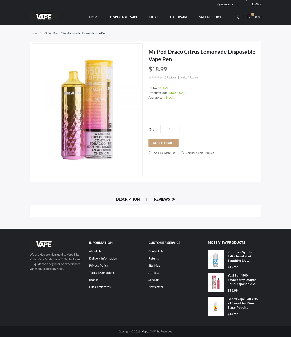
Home (33, 33)
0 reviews (170, 77)
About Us (95, 251)
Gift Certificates (100, 287)
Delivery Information (103, 258)
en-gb (256, 4)
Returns (153, 258)
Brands (93, 279)
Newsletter (155, 287)
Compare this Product (200, 152)
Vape (145, 331)
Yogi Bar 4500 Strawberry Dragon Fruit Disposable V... (242, 279)
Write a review (189, 77)
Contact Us (155, 251)
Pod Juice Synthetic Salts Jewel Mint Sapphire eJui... (242, 256)
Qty (151, 129)
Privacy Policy (98, 265)
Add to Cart (163, 143)
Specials (153, 279)
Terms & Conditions (102, 272)
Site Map (154, 265)
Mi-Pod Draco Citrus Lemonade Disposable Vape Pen (75, 33)
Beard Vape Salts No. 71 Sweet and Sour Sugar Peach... (243, 303)
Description (128, 199)
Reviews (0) (164, 199)
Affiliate (153, 272)
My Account (224, 4)
